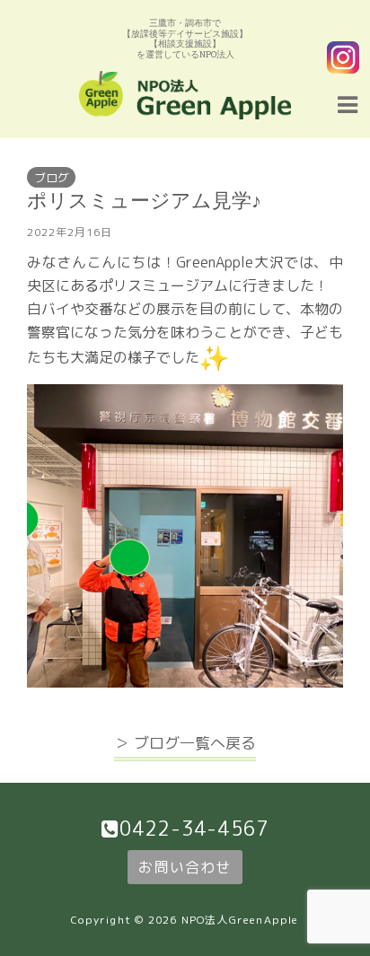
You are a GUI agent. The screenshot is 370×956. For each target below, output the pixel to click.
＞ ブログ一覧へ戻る (185, 742)
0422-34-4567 (194, 828)
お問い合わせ (184, 867)
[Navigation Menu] (347, 102)
